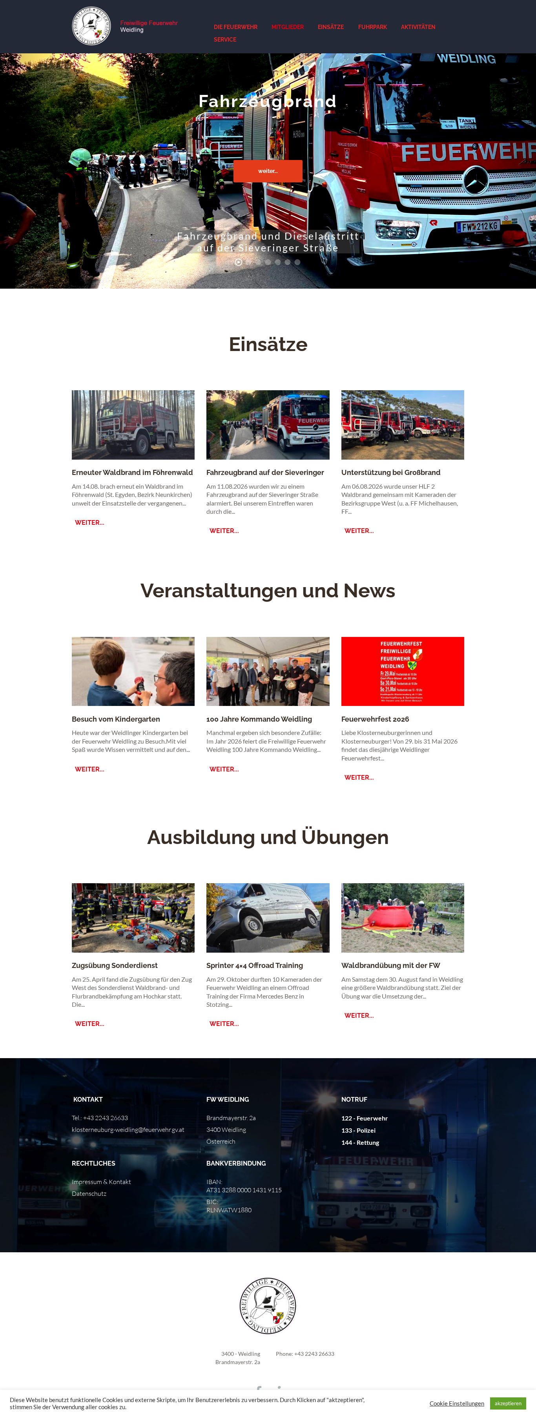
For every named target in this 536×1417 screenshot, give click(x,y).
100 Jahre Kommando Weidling (259, 719)
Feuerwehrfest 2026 (375, 719)
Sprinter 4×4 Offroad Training (254, 965)
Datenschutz (89, 1193)
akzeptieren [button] (508, 1403)
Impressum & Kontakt (101, 1182)
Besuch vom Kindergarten (116, 719)
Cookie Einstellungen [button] (457, 1403)
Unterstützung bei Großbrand (391, 472)
